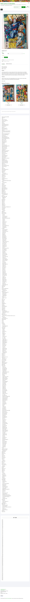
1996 (2, 552)
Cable (12, 111)
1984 (2, 541)
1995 (2, 551)
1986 (2, 543)
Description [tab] (3, 63)
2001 (2, 557)
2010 (2, 565)
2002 (2, 558)
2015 (2, 570)
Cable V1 (6, 61)
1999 (2, 555)
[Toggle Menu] (1, 9)
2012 (2, 567)
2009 (2, 564)
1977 (2, 534)
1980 (2, 537)
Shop (4, 111)
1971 (2, 529)
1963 (2, 521)
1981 (2, 538)
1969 (2, 527)
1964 (2, 522)
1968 (2, 526)
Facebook (2, 596)
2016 (2, 571)
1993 (4, 61)
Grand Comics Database (9, 598)
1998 (2, 554)
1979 (2, 536)
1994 (2, 550)
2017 (2, 572)
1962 (2, 520)
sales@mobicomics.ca (3, 589)
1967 (2, 525)
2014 (2, 569)
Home (2, 111)
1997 (2, 553)
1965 (2, 523)
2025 (2, 579)
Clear (24, 53)
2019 (2, 574)
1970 (2, 528)
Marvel (8, 61)
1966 (2, 524)
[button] (27, 15)
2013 (2, 568)
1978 (2, 535)
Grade (3, 53)
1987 (2, 544)
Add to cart (6, 57)
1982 (2, 539)
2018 (2, 573)
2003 (2, 559)
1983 (2, 540)
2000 (2, 556)
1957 (2, 519)
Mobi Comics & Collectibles (8, 3)
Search (23, 7)
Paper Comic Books (7, 111)
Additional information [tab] (9, 63)
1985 (2, 542)
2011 (2, 566)
